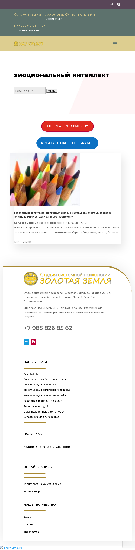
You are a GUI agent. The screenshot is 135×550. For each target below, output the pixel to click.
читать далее (22, 241)
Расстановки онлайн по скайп (43, 400)
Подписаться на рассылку (67, 126)
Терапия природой (36, 406)
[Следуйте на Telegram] (111, 4)
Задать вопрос (33, 491)
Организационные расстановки (44, 411)
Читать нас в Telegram (67, 143)
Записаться (54, 18)
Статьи (28, 524)
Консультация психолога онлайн (45, 395)
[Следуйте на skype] (118, 4)
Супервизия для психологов (41, 417)
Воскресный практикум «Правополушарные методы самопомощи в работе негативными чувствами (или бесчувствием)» (62, 215)
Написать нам (29, 30)
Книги (27, 517)
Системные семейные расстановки (46, 379)
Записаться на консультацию (43, 484)
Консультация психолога (40, 384)
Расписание (31, 373)
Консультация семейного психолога (47, 389)
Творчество (31, 531)
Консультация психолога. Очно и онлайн (54, 14)
